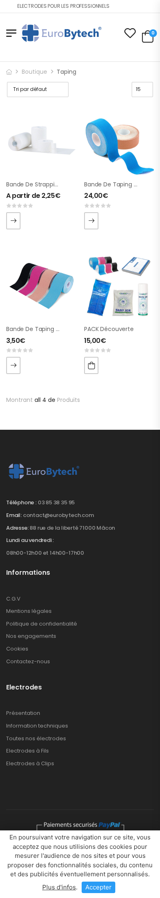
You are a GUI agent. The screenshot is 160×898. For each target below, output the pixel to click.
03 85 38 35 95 (56, 502)
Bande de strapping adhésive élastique (60, 184)
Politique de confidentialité (41, 624)
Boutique (34, 72)
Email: (14, 515)
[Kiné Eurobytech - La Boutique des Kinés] (62, 32)
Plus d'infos (59, 887)
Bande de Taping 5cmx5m (43, 329)
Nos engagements (31, 636)
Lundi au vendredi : (30, 540)
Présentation (23, 713)
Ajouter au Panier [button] (91, 365)
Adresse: (17, 528)
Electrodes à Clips (30, 763)
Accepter (98, 887)
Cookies (17, 649)
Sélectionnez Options (13, 220)
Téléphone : (21, 502)
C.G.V (13, 599)
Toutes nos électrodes (36, 738)
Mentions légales (29, 611)
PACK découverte (109, 329)
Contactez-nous (28, 661)
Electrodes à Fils (27, 751)
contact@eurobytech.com (58, 515)
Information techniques (37, 726)
